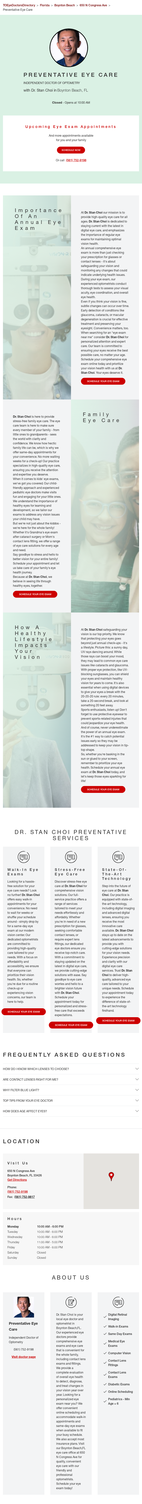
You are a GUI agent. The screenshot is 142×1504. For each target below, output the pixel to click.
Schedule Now (71, 149)
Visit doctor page (24, 1357)
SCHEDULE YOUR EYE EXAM (103, 381)
